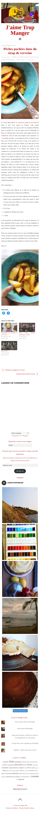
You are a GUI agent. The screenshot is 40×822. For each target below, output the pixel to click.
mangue (17, 770)
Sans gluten (34, 57)
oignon (3, 773)
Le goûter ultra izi (23, 57)
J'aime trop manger (19, 805)
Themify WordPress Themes (26, 808)
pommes (3, 776)
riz (24, 777)
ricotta (21, 776)
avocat (24, 762)
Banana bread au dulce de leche (26, 374)
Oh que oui (20, 471)
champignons (10, 765)
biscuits (32, 762)
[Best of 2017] (9, 345)
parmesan (15, 773)
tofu (30, 776)
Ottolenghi (8, 773)
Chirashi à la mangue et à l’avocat (14, 370)
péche (18, 59)
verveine (22, 59)
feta (28, 768)
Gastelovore (4, 135)
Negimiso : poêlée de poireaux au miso (25, 750)
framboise (33, 768)
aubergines (17, 762)
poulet (14, 776)
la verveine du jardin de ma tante (26, 122)
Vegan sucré (10, 59)
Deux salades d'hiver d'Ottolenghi (25, 722)
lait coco (8, 770)
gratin (37, 767)
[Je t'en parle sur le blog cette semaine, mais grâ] (20, 505)
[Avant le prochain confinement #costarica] (20, 616)
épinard (21, 779)
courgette (21, 768)
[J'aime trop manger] (20, 22)
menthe (22, 770)
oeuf (36, 770)
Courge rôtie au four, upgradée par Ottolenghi (25, 743)
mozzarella (26, 770)
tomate (35, 776)
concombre (35, 765)
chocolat (18, 764)
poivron (36, 773)
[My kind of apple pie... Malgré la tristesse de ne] (20, 690)
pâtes (18, 777)
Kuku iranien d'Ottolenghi (25, 728)
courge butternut (13, 768)
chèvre (24, 765)
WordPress (15, 808)
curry (25, 768)
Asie (11, 761)
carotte (4, 765)
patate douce (22, 773)
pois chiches (30, 773)
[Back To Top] (20, 799)
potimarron (9, 776)
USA (17, 779)
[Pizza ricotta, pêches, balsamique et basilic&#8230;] (27, 327)
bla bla (36, 762)
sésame (27, 776)
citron (29, 764)
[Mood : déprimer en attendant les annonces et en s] (20, 579)
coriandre (4, 768)
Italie (4, 770)
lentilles (13, 770)
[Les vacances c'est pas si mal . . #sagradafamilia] (20, 542)
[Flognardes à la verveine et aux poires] (9, 327)
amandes (6, 762)
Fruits (14, 57)
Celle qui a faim (5, 57)
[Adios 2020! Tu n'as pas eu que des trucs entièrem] (20, 653)
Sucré (3, 59)
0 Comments (30, 59)
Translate (25, 436)
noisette (32, 770)
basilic (28, 762)
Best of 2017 (4, 351)
